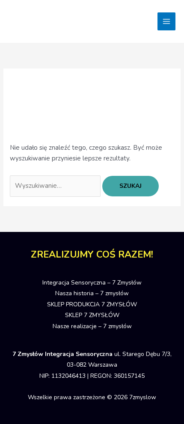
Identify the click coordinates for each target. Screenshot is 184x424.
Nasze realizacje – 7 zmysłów (92, 326)
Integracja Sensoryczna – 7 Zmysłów (92, 283)
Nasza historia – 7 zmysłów (92, 293)
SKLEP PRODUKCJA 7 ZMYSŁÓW (92, 304)
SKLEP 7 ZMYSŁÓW (92, 315)
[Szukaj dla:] (56, 185)
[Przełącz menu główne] (166, 21)
